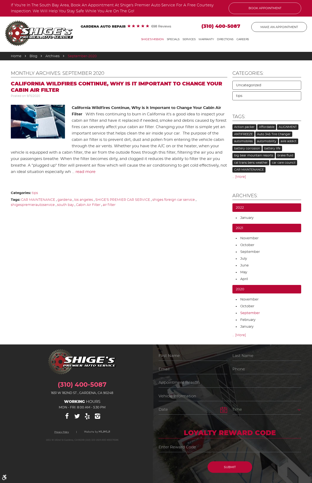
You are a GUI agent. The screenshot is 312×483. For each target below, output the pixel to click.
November (249, 238)
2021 (239, 228)
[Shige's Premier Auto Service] (39, 33)
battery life (272, 148)
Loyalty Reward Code (230, 433)
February (248, 320)
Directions (225, 39)
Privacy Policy (61, 432)
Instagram (97, 416)
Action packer (244, 127)
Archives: (245, 195)
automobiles (243, 141)
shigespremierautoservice (33, 205)
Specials (173, 39)
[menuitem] (152, 39)
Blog (33, 56)
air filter (109, 205)
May (243, 272)
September (250, 252)
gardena (65, 199)
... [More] (239, 176)
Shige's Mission (152, 39)
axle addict (289, 141)
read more (86, 172)
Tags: (238, 116)
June (244, 265)
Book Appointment (265, 8)
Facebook (67, 416)
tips (35, 193)
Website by (97, 432)
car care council (283, 162)
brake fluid (285, 155)
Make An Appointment (279, 27)
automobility (266, 141)
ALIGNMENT (288, 127)
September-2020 (82, 56)
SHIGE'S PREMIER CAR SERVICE (122, 199)
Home (16, 56)
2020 (240, 289)
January (247, 218)
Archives (52, 56)
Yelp (87, 416)
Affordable (266, 127)
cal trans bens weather (251, 162)
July (243, 258)
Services (189, 39)
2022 (240, 207)
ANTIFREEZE (243, 134)
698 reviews (161, 26)
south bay (65, 205)
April (244, 279)
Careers (242, 39)
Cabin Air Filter (88, 205)
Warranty (206, 39)
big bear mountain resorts (253, 155)
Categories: (248, 73)
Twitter (77, 416)
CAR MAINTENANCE (38, 199)
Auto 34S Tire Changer (274, 134)
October (247, 245)
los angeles (83, 199)
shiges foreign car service (173, 199)
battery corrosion (247, 148)
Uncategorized (248, 85)
